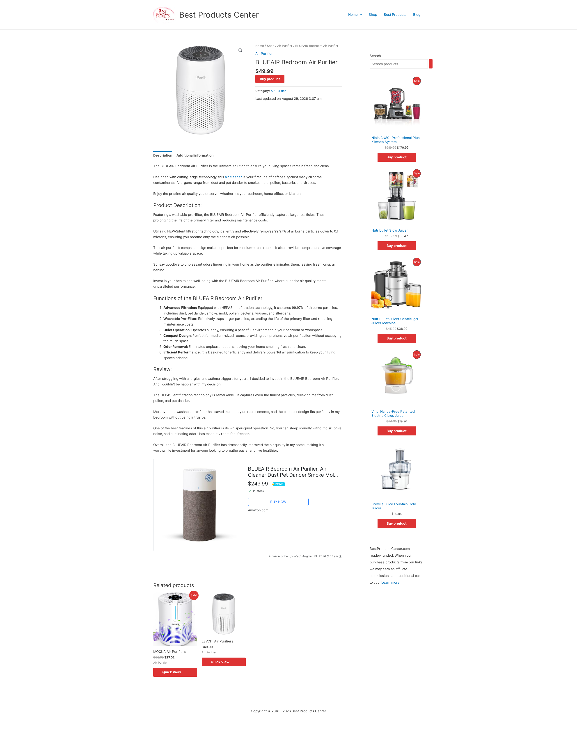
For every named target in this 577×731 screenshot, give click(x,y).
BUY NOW (278, 502)
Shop (373, 14)
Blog (416, 14)
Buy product (270, 79)
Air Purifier (284, 46)
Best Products (395, 14)
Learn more (390, 582)
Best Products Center (219, 14)
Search (375, 56)
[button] (360, 15)
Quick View (171, 672)
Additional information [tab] (194, 155)
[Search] (431, 63)
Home (353, 14)
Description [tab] (162, 155)
